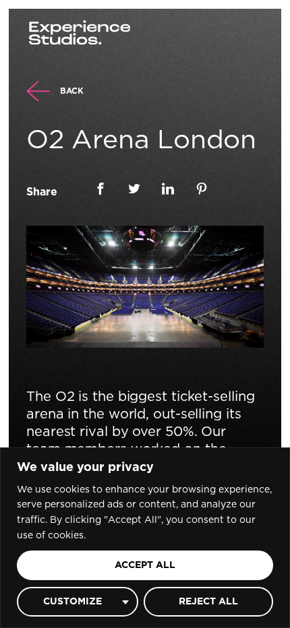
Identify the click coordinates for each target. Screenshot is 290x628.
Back (72, 91)
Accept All (145, 565)
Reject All (208, 601)
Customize (72, 601)
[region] (145, 537)
